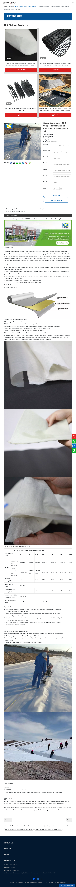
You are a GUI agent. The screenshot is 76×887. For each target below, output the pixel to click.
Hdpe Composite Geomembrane (33, 826)
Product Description (11, 215)
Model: (8, 209)
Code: (7, 211)
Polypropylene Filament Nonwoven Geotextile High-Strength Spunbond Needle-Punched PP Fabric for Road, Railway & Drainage (21, 64)
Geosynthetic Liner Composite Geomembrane (18, 829)
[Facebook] (34, 879)
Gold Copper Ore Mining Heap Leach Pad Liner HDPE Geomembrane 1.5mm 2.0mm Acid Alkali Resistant (55, 109)
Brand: (38, 209)
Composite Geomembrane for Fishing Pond (48, 829)
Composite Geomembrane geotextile (57, 826)
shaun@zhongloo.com (12, 870)
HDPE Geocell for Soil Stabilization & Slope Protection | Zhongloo (21, 109)
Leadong (64, 882)
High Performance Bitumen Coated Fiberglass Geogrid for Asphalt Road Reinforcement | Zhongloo (55, 64)
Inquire (55, 195)
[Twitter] (41, 879)
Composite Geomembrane (13, 826)
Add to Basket (55, 200)
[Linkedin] (37, 879)
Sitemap (50, 882)
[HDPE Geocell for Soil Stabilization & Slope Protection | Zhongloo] (21, 90)
